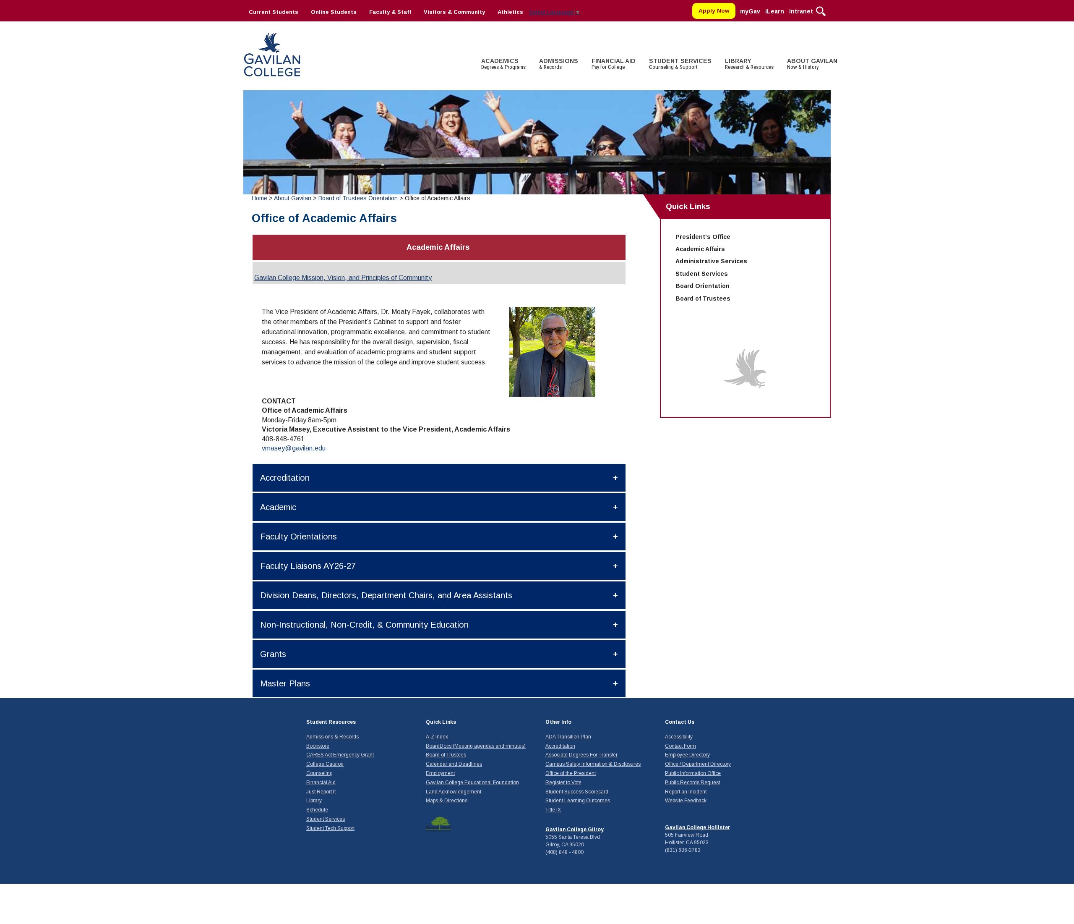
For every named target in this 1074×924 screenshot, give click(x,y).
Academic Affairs (700, 249)
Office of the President (570, 773)
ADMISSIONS (558, 64)
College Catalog (325, 764)
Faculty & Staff (390, 12)
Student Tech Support (330, 828)
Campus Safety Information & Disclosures (593, 764)
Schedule (317, 810)
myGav (750, 11)
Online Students (334, 12)
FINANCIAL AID (614, 64)
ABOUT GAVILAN (812, 64)
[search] (821, 10)
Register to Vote (563, 782)
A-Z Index (437, 737)
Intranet (801, 11)
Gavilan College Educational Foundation (472, 782)
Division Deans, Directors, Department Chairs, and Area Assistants (386, 595)
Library (314, 801)
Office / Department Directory (698, 764)
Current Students (273, 12)
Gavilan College (271, 53)
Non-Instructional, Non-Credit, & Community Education (364, 624)
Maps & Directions (446, 801)
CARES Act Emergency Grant (340, 755)
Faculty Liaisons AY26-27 (308, 566)
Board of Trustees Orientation (358, 198)
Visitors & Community (454, 12)
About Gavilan (292, 198)
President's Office (702, 236)
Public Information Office (693, 773)
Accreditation (285, 477)
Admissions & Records (332, 737)
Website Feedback (685, 801)
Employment (440, 773)
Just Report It (321, 792)
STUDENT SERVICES (680, 64)
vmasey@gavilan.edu (294, 448)
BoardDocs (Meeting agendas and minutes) (476, 746)
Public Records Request (692, 782)
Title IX (553, 810)
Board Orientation (702, 286)
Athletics (510, 12)
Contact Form (680, 746)
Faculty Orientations (298, 536)
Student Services (701, 273)
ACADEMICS (503, 64)
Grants (273, 654)
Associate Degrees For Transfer (581, 755)
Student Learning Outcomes (577, 801)
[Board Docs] (438, 824)
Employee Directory (687, 755)
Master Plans (285, 683)
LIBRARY (749, 64)
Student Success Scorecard (576, 792)
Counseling (319, 773)
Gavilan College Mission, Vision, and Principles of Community (343, 277)
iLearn (774, 11)
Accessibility (679, 737)
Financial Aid (321, 782)
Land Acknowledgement (453, 792)
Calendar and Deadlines (454, 764)
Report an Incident (685, 792)
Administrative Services (711, 261)
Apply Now (714, 11)
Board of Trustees (702, 298)
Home (259, 198)
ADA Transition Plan (568, 737)
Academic (278, 507)
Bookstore (317, 746)
